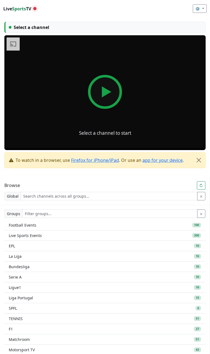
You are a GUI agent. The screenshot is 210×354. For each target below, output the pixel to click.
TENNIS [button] (104, 318)
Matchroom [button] (104, 339)
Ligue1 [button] (104, 287)
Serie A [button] (104, 277)
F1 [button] (104, 329)
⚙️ (198, 8)
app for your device (162, 160)
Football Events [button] (104, 225)
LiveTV (17, 9)
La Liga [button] (104, 256)
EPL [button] (104, 245)
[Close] (198, 160)
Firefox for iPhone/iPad (95, 160)
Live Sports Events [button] (104, 235)
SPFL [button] (104, 308)
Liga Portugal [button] (104, 297)
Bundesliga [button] (104, 266)
